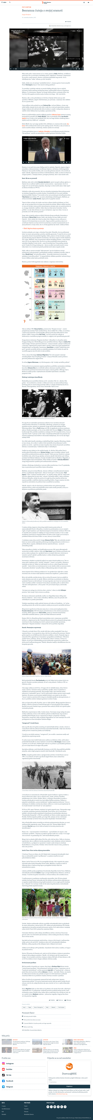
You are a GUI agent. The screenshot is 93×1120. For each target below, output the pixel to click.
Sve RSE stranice (6, 1109)
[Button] (68, 22)
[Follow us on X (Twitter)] (51, 1106)
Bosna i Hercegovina (78, 1039)
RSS (3, 1111)
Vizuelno (26, 1109)
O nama (4, 1106)
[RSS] (61, 1106)
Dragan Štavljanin (26, 14)
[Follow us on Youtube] (54, 1106)
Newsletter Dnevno (29, 1114)
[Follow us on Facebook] (47, 1106)
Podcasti (26, 1111)
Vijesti (25, 1106)
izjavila (24, 118)
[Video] (88, 2)
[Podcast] (84, 2)
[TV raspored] (65, 1106)
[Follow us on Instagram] (58, 1106)
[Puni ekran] (82, 68)
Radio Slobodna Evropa (32, 140)
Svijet (44, 1048)
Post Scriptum (26, 7)
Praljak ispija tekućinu (29, 138)
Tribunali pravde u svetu (18, 31)
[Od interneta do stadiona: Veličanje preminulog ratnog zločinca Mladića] (7, 1042)
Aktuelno (15, 1039)
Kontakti (4, 1114)
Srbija (75, 1048)
